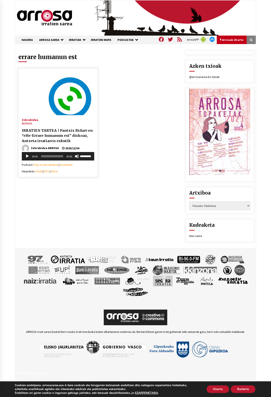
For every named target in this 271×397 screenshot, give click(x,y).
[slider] (86, 156)
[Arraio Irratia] (102, 259)
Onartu (218, 389)
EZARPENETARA (146, 393)
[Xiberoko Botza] (207, 280)
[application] (58, 156)
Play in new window (46, 165)
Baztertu (243, 389)
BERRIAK (27, 123)
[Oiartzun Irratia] (75, 280)
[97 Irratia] (37, 259)
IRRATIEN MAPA (101, 40)
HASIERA (27, 40)
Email (39, 171)
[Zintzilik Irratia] (136, 291)
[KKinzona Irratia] (200, 270)
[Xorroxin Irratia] (233, 280)
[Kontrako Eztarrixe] (227, 270)
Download (66, 165)
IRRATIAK (75, 40)
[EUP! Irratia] (62, 270)
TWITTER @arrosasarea (33, 373)
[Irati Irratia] (142, 270)
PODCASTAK (126, 40)
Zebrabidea (30, 119)
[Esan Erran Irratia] (39, 270)
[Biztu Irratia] (210, 259)
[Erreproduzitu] (27, 156)
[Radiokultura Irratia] (107, 280)
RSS (46, 171)
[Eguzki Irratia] (232, 259)
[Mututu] (77, 156)
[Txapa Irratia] (185, 280)
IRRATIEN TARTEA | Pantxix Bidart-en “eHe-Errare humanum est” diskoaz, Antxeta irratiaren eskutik (57, 135)
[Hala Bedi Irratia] (117, 270)
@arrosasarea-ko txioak (204, 77)
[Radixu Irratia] (137, 280)
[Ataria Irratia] (131, 259)
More (54, 171)
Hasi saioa (195, 236)
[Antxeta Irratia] (68, 259)
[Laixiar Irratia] (239, 270)
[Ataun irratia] (159, 259)
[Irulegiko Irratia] (166, 270)
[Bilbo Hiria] (188, 259)
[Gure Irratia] (87, 270)
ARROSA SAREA (49, 40)
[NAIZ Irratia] (40, 280)
